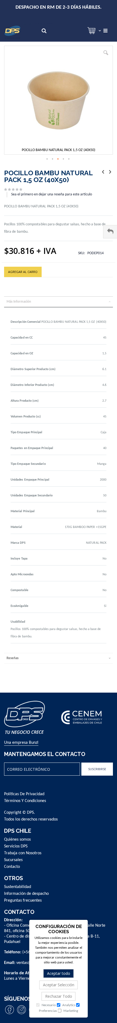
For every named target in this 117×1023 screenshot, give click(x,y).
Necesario (48, 1005)
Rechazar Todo (58, 996)
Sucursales (13, 860)
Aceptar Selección (58, 984)
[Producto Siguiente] (110, 172)
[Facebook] (9, 1014)
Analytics (68, 1005)
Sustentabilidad (17, 887)
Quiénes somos (17, 839)
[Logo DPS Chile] (12, 32)
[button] (106, 57)
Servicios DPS (15, 846)
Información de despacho (26, 894)
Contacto (12, 867)
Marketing (70, 1011)
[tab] (58, 301)
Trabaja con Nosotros (22, 853)
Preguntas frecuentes (23, 900)
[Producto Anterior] (103, 172)
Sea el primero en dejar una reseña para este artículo (51, 194)
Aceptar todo (58, 973)
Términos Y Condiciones (25, 801)
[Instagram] (21, 1014)
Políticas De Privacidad (24, 794)
